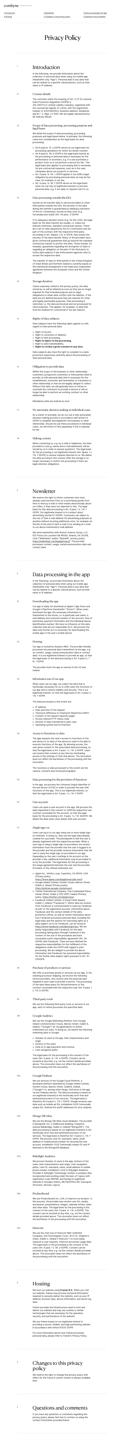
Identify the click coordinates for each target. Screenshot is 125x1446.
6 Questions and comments (94, 17)
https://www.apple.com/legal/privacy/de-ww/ (58, 879)
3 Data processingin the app (95, 13)
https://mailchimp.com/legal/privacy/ (51, 541)
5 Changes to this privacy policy (57, 17)
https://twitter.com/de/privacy (58, 897)
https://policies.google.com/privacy (53, 888)
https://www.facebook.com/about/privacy (56, 926)
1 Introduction (9, 13)
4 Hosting (8, 17)
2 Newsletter (49, 13)
